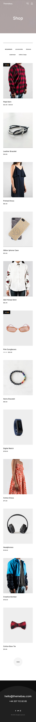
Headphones (8, 547)
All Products (8, 49)
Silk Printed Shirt (10, 300)
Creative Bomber (10, 597)
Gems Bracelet (9, 399)
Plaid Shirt (7, 102)
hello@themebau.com (18, 696)
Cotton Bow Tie (9, 646)
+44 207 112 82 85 (18, 701)
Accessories (19, 49)
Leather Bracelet (10, 151)
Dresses (28, 49)
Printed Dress (8, 201)
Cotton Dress (8, 498)
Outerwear (12, 54)
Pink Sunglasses (9, 349)
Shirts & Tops (23, 54)
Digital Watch (8, 448)
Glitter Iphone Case (11, 250)
